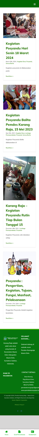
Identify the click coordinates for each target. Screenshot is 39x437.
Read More (9, 76)
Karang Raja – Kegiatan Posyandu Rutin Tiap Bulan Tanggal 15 (18, 215)
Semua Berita (10, 63)
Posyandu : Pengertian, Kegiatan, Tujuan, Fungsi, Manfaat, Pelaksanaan (19, 290)
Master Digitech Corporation (19, 400)
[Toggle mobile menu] (35, 4)
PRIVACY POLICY (19, 405)
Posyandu (29, 61)
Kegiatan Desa (21, 61)
